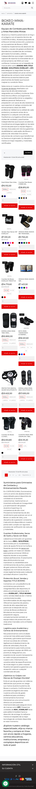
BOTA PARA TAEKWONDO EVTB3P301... (23, 332)
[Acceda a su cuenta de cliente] (22, 3)
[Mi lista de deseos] (26, 3)
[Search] (32, 7)
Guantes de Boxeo (9, 89)
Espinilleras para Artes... (9, 182)
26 (19, 475)
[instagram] (19, 776)
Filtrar (28, 152)
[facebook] (16, 776)
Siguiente (26, 475)
